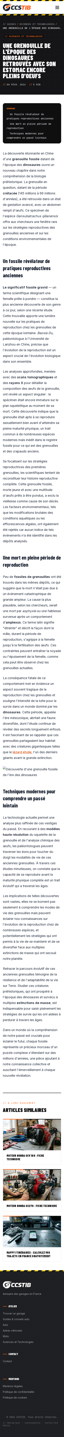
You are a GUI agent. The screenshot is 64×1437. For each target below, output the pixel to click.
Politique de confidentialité (18, 1391)
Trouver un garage (14, 1313)
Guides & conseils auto (16, 1319)
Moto (6, 1336)
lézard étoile (22, 752)
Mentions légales (13, 1386)
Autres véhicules (12, 1330)
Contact (7, 1361)
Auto (5, 1324)
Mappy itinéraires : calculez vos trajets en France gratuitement (28, 1254)
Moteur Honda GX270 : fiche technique (32, 1205)
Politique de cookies (15, 1397)
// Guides (9, 24)
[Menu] (57, 7)
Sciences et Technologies (37, 24)
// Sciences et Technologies (24, 36)
